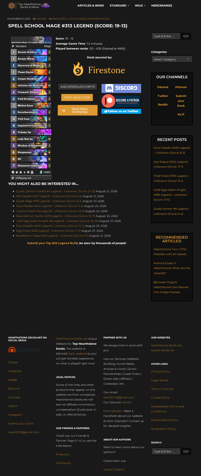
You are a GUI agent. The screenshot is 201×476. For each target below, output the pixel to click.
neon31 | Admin (113, 469)
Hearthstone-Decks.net (72, 338)
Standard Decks (98, 18)
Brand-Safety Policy (164, 420)
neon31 (41, 18)
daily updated (77, 353)
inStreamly (63, 463)
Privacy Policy (160, 371)
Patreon (181, 87)
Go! (186, 36)
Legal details (159, 380)
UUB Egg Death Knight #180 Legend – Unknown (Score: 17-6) (170, 194)
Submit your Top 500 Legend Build (52, 243)
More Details (112, 411)
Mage (55, 18)
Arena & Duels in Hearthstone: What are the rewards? (172, 268)
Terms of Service (162, 389)
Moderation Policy (163, 429)
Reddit (163, 104)
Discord (162, 87)
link (78, 440)
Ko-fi (181, 114)
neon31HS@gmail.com (23, 432)
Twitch (12, 406)
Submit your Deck (181, 101)
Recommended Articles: (172, 239)
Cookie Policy (160, 397)
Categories (159, 52)
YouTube (14, 397)
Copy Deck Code (77, 97)
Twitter (163, 96)
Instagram (15, 414)
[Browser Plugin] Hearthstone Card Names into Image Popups (171, 287)
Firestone (62, 454)
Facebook (15, 371)
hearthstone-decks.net (166, 345)
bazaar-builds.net (163, 350)
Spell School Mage (73, 18)
